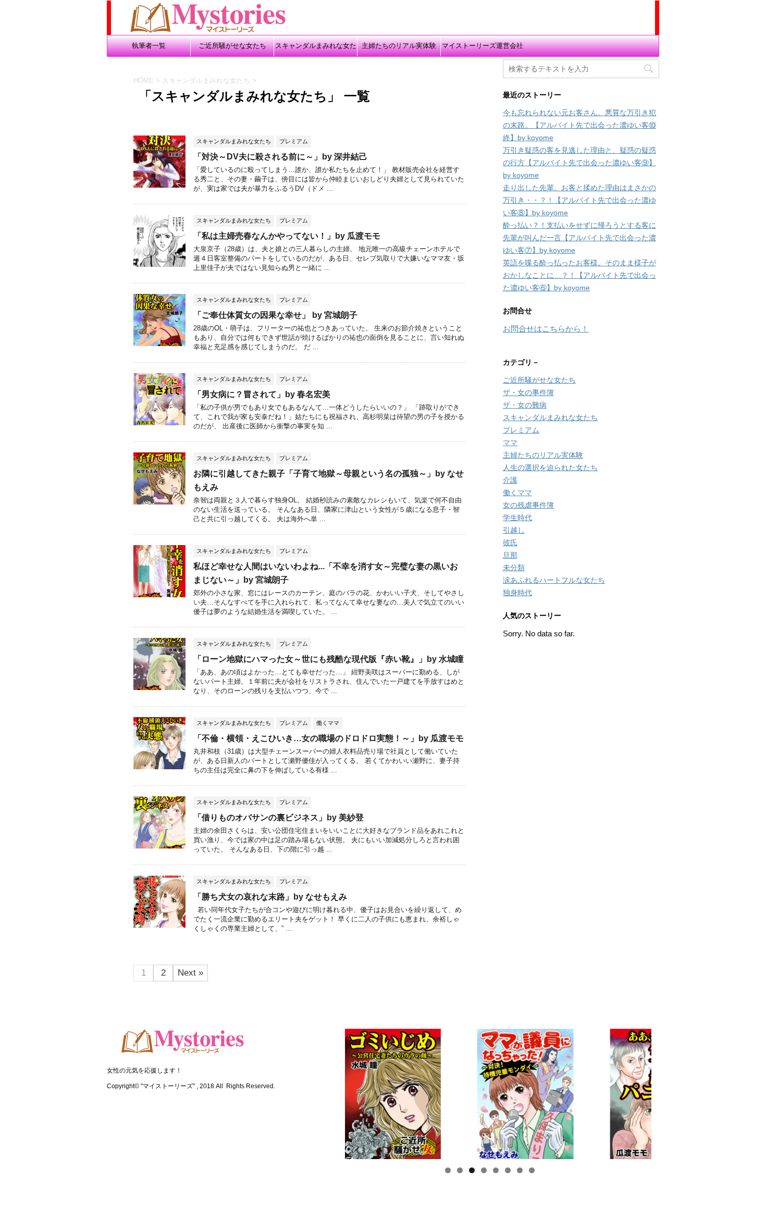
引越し (514, 530)
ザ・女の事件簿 (528, 392)
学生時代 (517, 517)
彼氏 (510, 542)
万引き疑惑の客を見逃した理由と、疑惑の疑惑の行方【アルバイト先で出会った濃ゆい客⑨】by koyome (579, 162)
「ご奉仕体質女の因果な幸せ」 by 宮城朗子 (275, 315)
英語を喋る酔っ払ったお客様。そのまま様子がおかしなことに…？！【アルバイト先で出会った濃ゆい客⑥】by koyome (579, 275)
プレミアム (521, 430)
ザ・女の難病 (525, 405)
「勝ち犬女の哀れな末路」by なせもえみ (270, 896)
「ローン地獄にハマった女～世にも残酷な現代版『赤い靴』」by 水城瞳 (328, 659)
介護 (510, 480)
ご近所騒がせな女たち (232, 46)
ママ (510, 442)
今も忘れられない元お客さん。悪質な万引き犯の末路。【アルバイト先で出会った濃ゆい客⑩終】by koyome (579, 125)
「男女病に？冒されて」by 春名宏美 (261, 394)
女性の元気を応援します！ (144, 1070)
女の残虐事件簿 (528, 505)
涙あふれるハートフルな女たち (554, 580)
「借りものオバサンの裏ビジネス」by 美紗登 (278, 817)
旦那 (510, 555)
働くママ (517, 492)
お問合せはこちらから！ (546, 328)
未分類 (514, 567)
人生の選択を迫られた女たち (550, 467)
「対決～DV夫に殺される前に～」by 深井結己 (280, 156)
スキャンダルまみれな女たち (315, 49)
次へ (669, 1091)
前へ (309, 1091)
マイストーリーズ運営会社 (482, 46)
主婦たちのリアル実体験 (399, 46)
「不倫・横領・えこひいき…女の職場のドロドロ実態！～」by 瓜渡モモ (328, 738)
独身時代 (517, 592)
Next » (190, 973)
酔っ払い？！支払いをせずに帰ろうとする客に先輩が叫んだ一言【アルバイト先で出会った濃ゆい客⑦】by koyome (579, 237)
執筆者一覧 (149, 46)
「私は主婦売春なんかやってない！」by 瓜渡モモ (286, 235)
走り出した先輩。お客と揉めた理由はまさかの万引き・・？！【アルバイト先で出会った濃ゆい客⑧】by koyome (579, 200)
